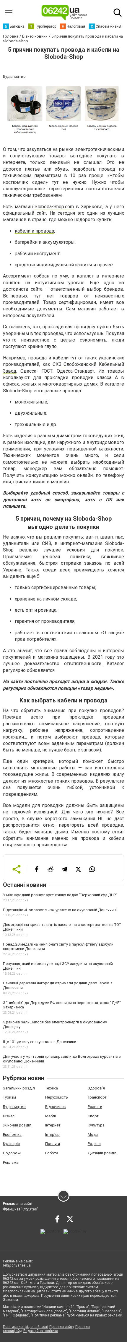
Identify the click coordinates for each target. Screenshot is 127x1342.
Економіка (12, 1134)
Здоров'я (96, 1088)
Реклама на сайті (17, 1204)
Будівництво (14, 1106)
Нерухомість (56, 1097)
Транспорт (97, 1097)
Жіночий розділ (17, 1125)
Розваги (95, 1106)
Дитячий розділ (102, 1153)
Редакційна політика (40, 1331)
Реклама (10, 1162)
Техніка (51, 1088)
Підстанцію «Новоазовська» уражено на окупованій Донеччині (60, 910)
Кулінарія (11, 1143)
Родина (94, 1143)
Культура (96, 1125)
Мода (93, 1134)
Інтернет (53, 1125)
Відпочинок (55, 1106)
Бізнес (8, 1116)
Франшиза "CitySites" (20, 1209)
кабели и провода (34, 231)
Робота (51, 1153)
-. (54, 206)
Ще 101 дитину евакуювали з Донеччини (39, 1042)
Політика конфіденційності (25, 1327)
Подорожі (12, 1153)
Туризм (9, 1097)
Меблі (50, 1116)
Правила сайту (61, 1327)
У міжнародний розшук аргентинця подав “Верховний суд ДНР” (60, 895)
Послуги (52, 1143)
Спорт (93, 1116)
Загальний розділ (19, 1088)
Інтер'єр (52, 1134)
